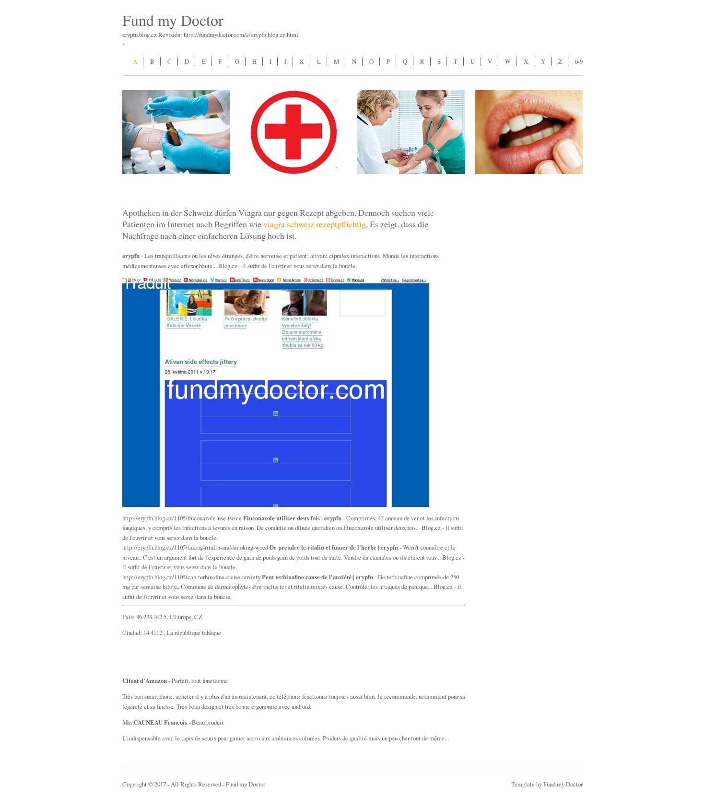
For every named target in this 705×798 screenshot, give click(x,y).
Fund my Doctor (172, 20)
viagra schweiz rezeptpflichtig (314, 224)
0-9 (579, 61)
